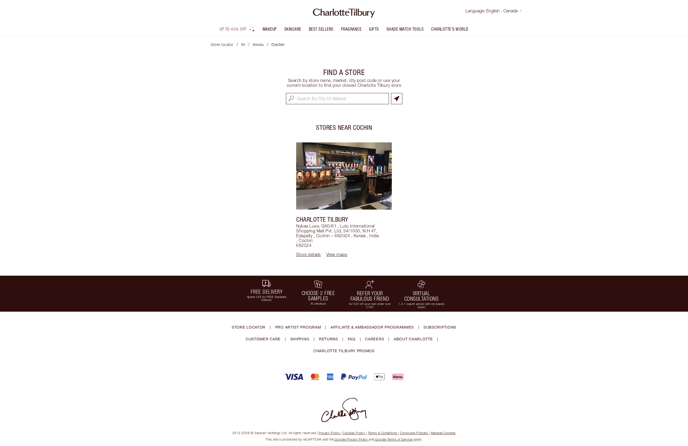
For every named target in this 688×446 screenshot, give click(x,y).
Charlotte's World (449, 29)
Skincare (292, 29)
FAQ (352, 339)
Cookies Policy (354, 433)
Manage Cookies (443, 433)
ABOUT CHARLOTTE (413, 339)
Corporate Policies (414, 433)
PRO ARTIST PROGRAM (298, 327)
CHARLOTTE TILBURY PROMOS (344, 350)
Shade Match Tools (405, 29)
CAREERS (374, 339)
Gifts (374, 29)
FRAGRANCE (351, 29)
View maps (336, 254)
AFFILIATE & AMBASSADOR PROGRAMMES (372, 327)
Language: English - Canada (491, 11)
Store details (308, 254)
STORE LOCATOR (249, 327)
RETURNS (328, 339)
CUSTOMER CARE (263, 339)
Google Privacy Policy (351, 439)
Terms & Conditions (382, 433)
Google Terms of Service (394, 439)
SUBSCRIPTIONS (440, 327)
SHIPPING (300, 339)
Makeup (270, 29)
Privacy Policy (329, 433)
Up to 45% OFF (233, 29)
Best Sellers (321, 29)
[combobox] (337, 98)
